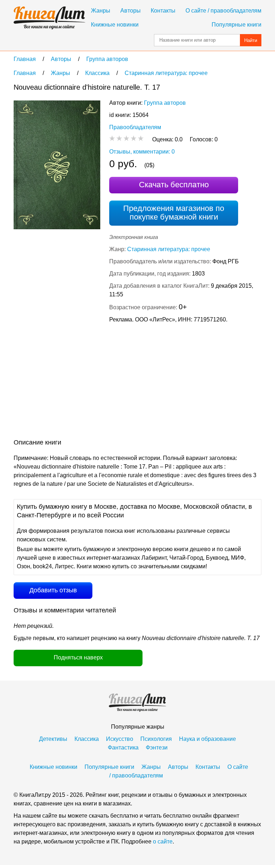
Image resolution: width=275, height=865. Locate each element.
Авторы (130, 11)
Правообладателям (135, 127)
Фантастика (123, 747)
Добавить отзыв (53, 590)
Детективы (53, 739)
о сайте (163, 841)
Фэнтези (157, 747)
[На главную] (49, 17)
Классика (86, 739)
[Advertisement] (74, 382)
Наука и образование (207, 739)
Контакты (163, 11)
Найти (250, 40)
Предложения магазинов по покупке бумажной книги (173, 212)
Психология (156, 739)
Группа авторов (165, 103)
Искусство (119, 739)
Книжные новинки (115, 25)
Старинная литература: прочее (168, 249)
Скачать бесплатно (174, 184)
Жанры (100, 11)
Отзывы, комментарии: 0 (142, 152)
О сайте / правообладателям (223, 11)
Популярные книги (236, 25)
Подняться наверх (78, 657)
